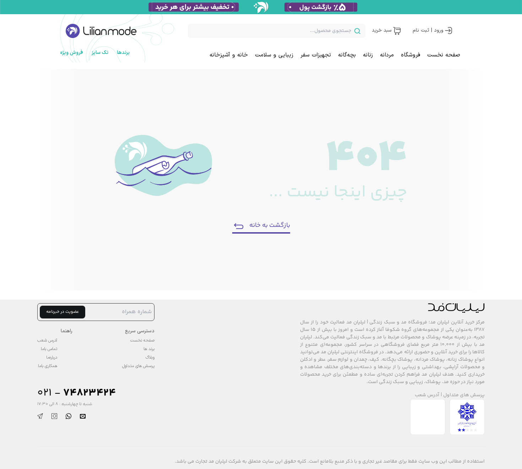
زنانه (368, 55)
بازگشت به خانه (269, 225)
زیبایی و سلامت (274, 55)
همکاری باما (47, 366)
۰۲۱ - (76, 393)
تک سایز (100, 52)
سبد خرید (381, 30)
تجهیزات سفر (315, 55)
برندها (123, 52)
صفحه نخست (443, 55)
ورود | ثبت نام (428, 30)
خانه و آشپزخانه (229, 55)
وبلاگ (150, 357)
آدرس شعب (427, 395)
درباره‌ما (51, 357)
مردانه (387, 55)
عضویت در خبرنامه (62, 312)
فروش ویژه (71, 52)
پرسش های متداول (464, 395)
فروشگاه (410, 55)
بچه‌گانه (347, 55)
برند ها (148, 349)
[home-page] (101, 30)
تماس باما (49, 349)
